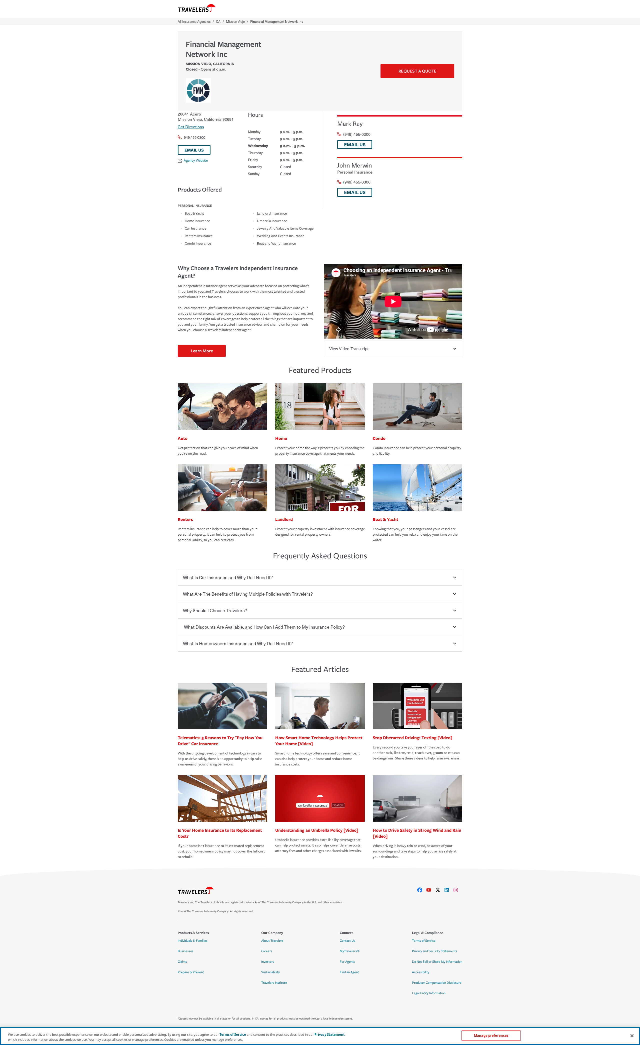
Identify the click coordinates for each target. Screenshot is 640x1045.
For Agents (347, 962)
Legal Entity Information (429, 993)
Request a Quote (417, 71)
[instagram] (457, 889)
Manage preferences (491, 1035)
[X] (439, 889)
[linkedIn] (448, 889)
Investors (267, 962)
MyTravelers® (350, 951)
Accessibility (420, 972)
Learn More (202, 351)
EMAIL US (194, 150)
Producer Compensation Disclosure (437, 983)
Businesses (186, 951)
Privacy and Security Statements (434, 951)
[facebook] (421, 889)
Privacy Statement (329, 1034)
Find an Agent (349, 972)
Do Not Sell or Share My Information (437, 962)
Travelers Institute (274, 983)
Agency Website (196, 160)
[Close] (632, 1035)
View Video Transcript (349, 348)
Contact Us (347, 941)
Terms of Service (424, 941)
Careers (266, 951)
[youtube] (430, 889)
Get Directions (191, 127)
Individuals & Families (193, 941)
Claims (182, 962)
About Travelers (272, 941)
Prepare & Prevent (191, 972)
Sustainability (270, 972)
